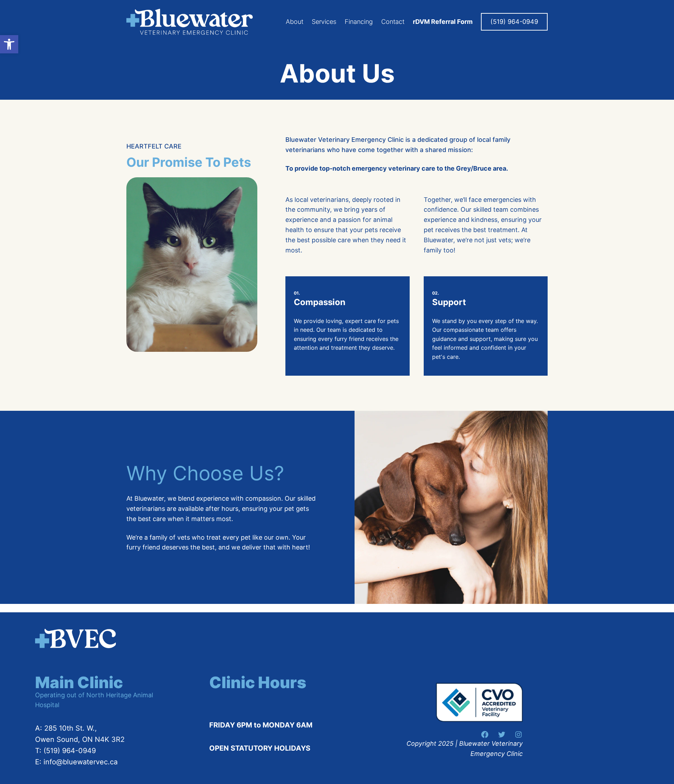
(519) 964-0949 (514, 21)
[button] (9, 44)
